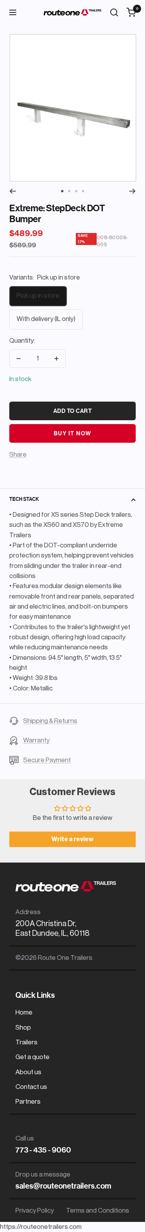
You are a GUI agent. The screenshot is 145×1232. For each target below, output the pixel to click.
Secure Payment (47, 760)
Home (23, 1012)
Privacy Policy (34, 1210)
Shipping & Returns (50, 721)
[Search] (114, 12)
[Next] (132, 191)
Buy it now (73, 433)
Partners (28, 1101)
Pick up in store (38, 295)
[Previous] (12, 191)
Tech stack (24, 499)
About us (28, 1072)
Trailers (26, 1042)
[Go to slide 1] (62, 191)
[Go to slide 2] (69, 191)
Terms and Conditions (97, 1210)
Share (18, 454)
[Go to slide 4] (83, 191)
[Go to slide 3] (76, 191)
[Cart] (131, 12)
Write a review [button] (72, 839)
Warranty (36, 740)
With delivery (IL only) (46, 319)
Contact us (31, 1087)
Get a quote (32, 1057)
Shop (23, 1027)
